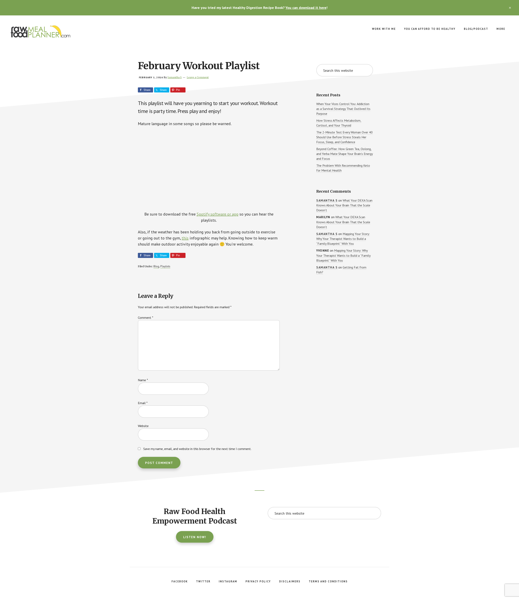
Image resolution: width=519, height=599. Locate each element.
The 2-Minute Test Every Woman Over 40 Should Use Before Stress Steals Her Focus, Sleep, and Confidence (344, 137)
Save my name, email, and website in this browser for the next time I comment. (197, 449)
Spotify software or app (217, 214)
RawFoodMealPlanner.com (40, 32)
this (185, 238)
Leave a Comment (198, 77)
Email (143, 403)
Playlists (165, 266)
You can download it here (305, 7)
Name (143, 380)
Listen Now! (194, 537)
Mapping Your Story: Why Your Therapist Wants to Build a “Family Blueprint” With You (343, 239)
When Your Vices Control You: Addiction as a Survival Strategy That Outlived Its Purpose (343, 109)
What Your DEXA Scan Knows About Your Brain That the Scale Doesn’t (344, 205)
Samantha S (327, 200)
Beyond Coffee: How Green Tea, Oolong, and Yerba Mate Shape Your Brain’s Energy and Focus (344, 154)
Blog (156, 266)
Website (143, 426)
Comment (145, 318)
